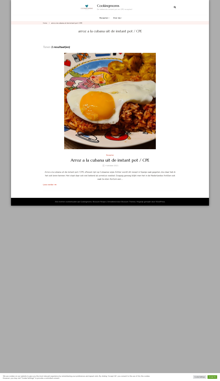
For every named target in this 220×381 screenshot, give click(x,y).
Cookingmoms (108, 6)
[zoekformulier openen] (175, 7)
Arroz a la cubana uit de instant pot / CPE (110, 160)
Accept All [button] (212, 377)
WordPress (160, 201)
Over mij (117, 18)
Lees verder (48, 184)
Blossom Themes (128, 201)
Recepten (104, 18)
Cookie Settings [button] (199, 377)
